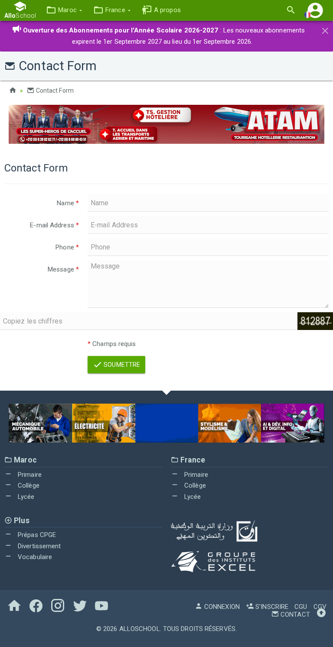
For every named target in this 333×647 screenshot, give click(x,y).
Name (68, 203)
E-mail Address (54, 225)
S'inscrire (271, 607)
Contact (294, 614)
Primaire (29, 475)
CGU (300, 607)
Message (63, 269)
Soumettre (121, 364)
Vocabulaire (34, 557)
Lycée (25, 497)
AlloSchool (139, 629)
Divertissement (38, 546)
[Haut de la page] (321, 614)
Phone (67, 247)
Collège (27, 485)
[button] (64, 10)
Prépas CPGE (36, 535)
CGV (319, 607)
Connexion (221, 607)
